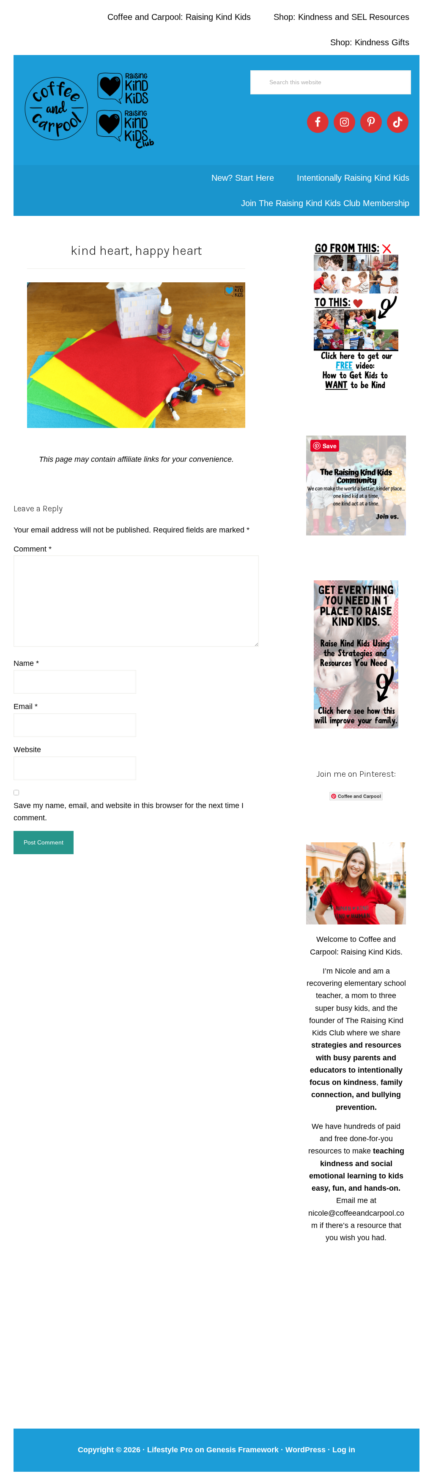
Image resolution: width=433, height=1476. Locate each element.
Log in (343, 1450)
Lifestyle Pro (170, 1450)
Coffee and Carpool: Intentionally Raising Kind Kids (89, 110)
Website (27, 749)
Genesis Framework (242, 1450)
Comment (33, 549)
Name (26, 663)
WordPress (305, 1450)
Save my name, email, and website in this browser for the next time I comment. (129, 811)
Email (26, 706)
